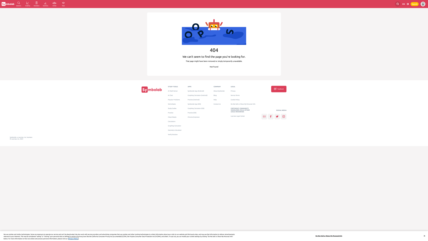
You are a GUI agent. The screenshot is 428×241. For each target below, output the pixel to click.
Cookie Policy (235, 100)
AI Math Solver (173, 91)
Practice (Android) (194, 100)
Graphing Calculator (174, 126)
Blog (215, 95)
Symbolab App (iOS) (194, 104)
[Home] (152, 89)
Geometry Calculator (175, 130)
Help (215, 100)
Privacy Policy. (73, 238)
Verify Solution (173, 134)
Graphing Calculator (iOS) (196, 108)
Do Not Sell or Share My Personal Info (243, 104)
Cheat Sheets (172, 117)
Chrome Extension (194, 117)
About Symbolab (219, 91)
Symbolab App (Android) (196, 91)
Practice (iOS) (192, 113)
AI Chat (170, 95)
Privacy (233, 91)
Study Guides (172, 108)
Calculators (171, 121)
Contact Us (217, 104)
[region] (214, 236)
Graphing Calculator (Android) (197, 95)
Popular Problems (174, 100)
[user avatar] (423, 4)
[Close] (424, 235)
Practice (170, 113)
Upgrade (415, 4)
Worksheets (172, 104)
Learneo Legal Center (238, 116)
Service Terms (235, 95)
